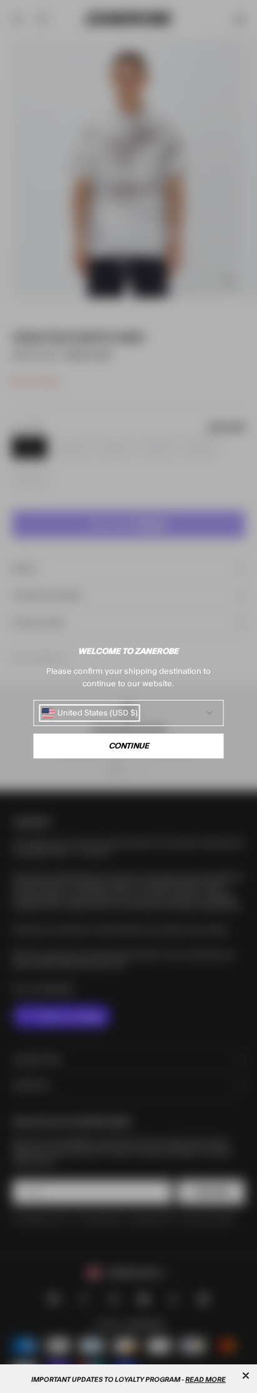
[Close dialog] (246, 1375)
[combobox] (90, 713)
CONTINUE (129, 746)
